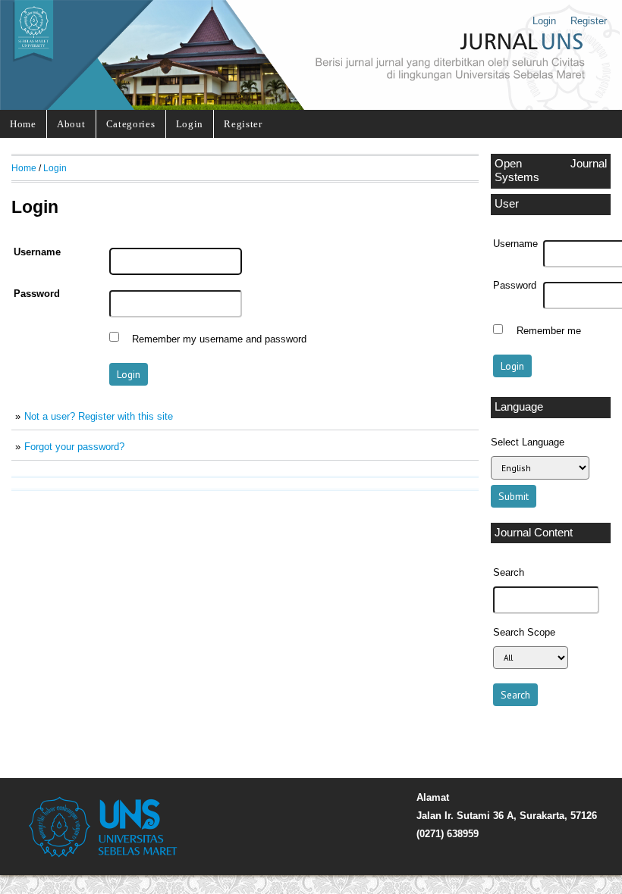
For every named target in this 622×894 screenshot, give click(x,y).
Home (23, 124)
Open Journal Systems (551, 170)
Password (514, 285)
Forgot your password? (74, 446)
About (71, 124)
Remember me (549, 331)
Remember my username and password (219, 338)
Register (588, 21)
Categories (131, 124)
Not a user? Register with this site (98, 416)
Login (544, 21)
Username (515, 244)
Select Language (527, 442)
